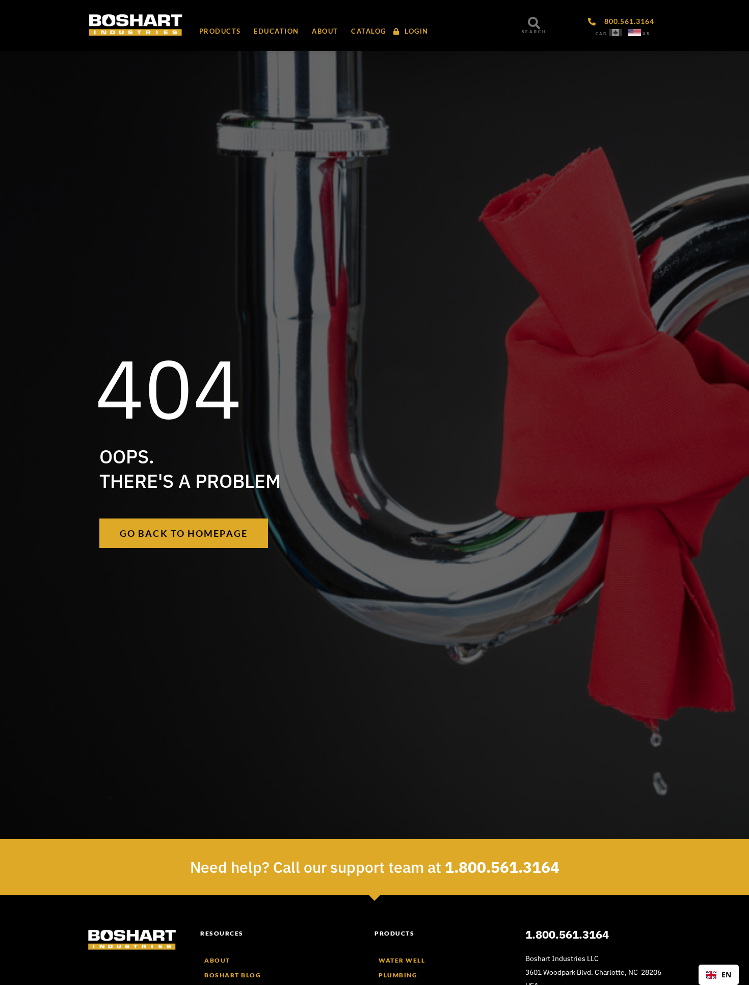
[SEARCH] (534, 23)
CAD (601, 33)
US (646, 33)
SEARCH (534, 31)
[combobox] (719, 975)
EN (726, 974)
